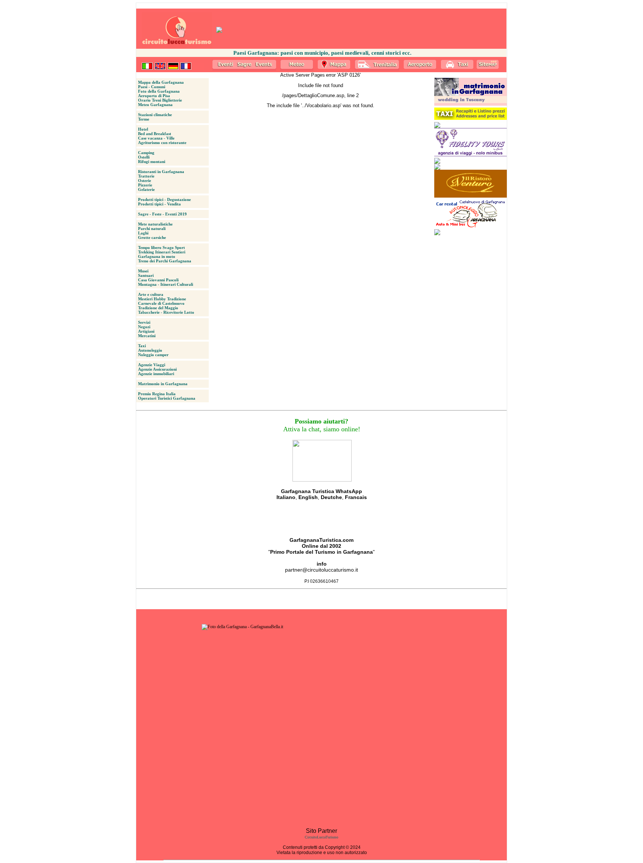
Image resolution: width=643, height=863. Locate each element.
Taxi (142, 345)
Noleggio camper (153, 354)
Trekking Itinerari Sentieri (161, 252)
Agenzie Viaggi (151, 364)
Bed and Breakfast (154, 133)
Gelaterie (146, 189)
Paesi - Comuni (151, 86)
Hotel (143, 129)
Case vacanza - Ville (156, 138)
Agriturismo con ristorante (162, 142)
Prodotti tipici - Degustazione (164, 199)
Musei (143, 271)
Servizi (144, 322)
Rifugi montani (151, 161)
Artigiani (146, 331)
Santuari (146, 275)
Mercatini (147, 335)
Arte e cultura (150, 294)
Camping (146, 152)
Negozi (144, 327)
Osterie (144, 180)
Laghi (143, 233)
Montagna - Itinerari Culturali (165, 284)
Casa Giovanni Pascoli (158, 280)
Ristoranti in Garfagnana (161, 171)
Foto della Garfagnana (159, 91)
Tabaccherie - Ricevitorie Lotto (166, 312)
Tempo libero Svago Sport (161, 247)
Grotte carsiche (152, 237)
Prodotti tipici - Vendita (159, 204)
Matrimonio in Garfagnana (163, 383)
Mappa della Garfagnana (161, 82)
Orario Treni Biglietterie (160, 100)
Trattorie (146, 176)
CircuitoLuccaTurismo (321, 837)
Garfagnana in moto (156, 256)
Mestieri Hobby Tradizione (162, 299)
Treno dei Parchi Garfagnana (164, 261)
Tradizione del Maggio (158, 308)
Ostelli (144, 157)
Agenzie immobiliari (156, 373)
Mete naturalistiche (155, 224)
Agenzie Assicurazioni (157, 369)
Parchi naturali (152, 228)
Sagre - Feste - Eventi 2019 (162, 214)
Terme (143, 119)
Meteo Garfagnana (155, 104)
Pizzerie (145, 185)
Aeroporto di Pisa (154, 95)
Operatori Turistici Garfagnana (166, 398)
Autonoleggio (150, 350)
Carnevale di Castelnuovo (161, 303)
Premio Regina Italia (157, 393)
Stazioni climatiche (155, 114)
